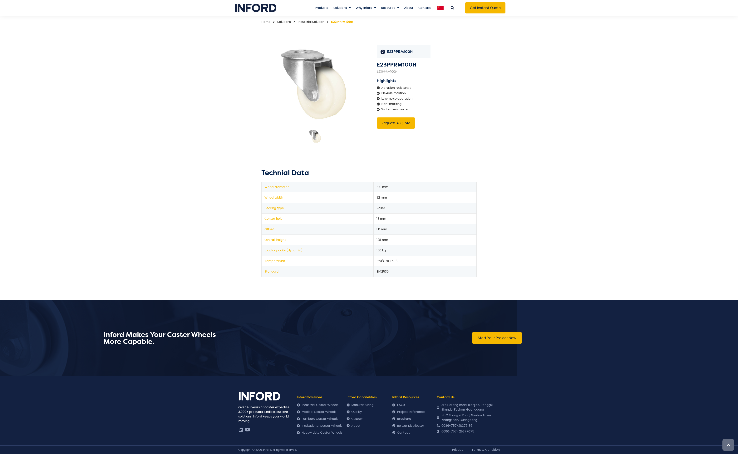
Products (321, 8)
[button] (485, 7)
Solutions (340, 8)
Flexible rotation (393, 93)
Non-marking (391, 104)
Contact (424, 8)
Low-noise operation (396, 98)
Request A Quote (395, 123)
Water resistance (394, 109)
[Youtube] (247, 429)
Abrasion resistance (396, 88)
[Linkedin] (240, 429)
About (408, 8)
